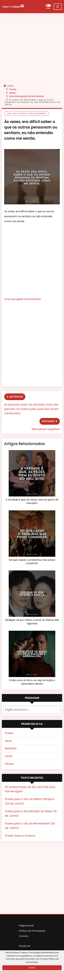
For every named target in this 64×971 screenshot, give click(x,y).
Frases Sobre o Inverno (20, 836)
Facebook (24, 946)
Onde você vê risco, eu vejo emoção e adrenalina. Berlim (32, 682)
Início (10, 85)
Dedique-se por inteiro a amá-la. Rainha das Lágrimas (32, 621)
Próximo (48, 421)
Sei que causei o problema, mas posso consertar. (32, 561)
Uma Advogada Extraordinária (26, 96)
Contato (24, 936)
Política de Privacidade (32, 930)
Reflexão (10, 748)
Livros (8, 756)
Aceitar (32, 967)
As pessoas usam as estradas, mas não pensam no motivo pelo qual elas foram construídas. (31, 409)
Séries (12, 92)
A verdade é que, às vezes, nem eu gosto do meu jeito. (32, 501)
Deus (8, 741)
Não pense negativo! (46, 429)
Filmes (9, 764)
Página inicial (26, 925)
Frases (12, 89)
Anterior (16, 397)
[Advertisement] (32, 49)
